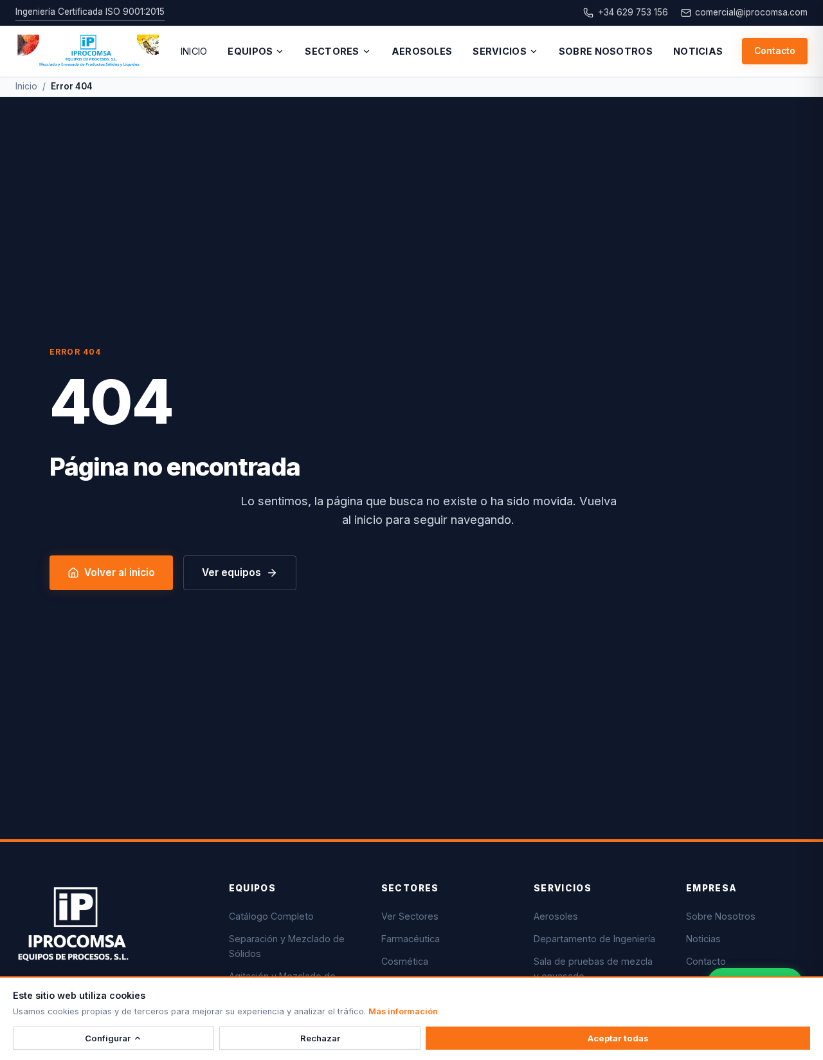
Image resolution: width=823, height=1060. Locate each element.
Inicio (194, 51)
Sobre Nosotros (606, 51)
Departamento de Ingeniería (594, 938)
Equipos (250, 51)
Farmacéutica (410, 938)
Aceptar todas (618, 1038)
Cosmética (404, 961)
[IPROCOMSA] (88, 51)
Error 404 (72, 86)
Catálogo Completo (271, 916)
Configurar (108, 1038)
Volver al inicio (119, 572)
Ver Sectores (410, 916)
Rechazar (320, 1038)
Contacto (774, 51)
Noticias (698, 51)
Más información (403, 1011)
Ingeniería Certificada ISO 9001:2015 (90, 11)
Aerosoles (422, 51)
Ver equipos (231, 572)
